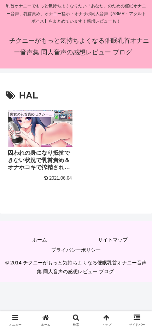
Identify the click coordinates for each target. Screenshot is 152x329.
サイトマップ (113, 240)
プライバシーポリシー (76, 250)
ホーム (39, 240)
